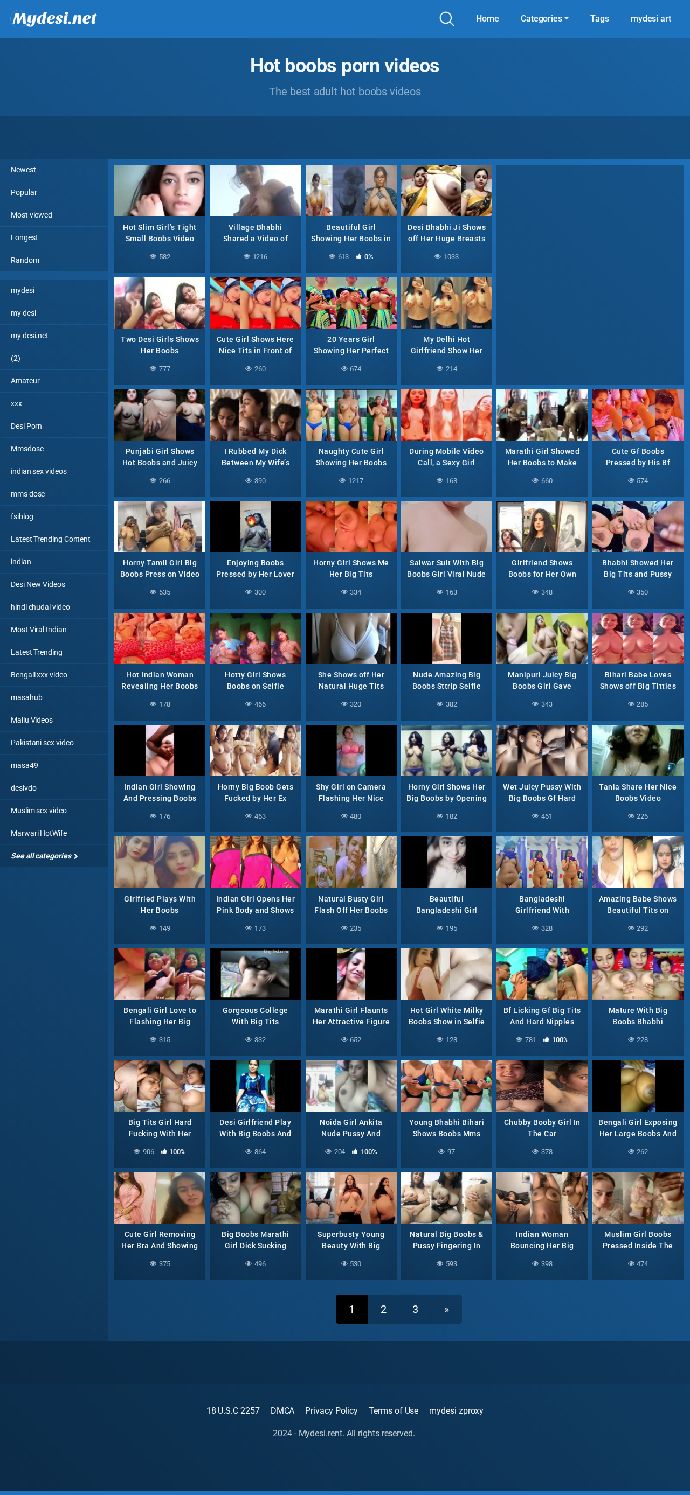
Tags (599, 18)
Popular (24, 192)
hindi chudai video (40, 607)
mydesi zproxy (456, 1411)
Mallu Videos (32, 720)
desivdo (23, 788)
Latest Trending (37, 652)
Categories (541, 18)
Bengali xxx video (39, 674)
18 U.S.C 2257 (233, 1411)
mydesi (22, 290)
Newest (23, 169)
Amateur (25, 380)
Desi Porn (26, 426)
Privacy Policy (331, 1411)
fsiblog (22, 516)
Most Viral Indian (39, 629)
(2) (15, 358)
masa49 (24, 765)
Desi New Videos (38, 584)
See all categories (41, 855)
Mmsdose (27, 448)
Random (25, 260)
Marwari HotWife (39, 833)
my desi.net (30, 335)
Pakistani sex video (42, 742)
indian (21, 561)
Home (487, 18)
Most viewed (31, 215)
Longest (24, 237)
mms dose (28, 494)
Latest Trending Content (51, 539)
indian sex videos (39, 471)
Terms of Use (393, 1411)
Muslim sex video (39, 810)
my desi (23, 313)
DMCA (283, 1411)
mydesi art (651, 18)
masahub (26, 697)
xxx (16, 403)
